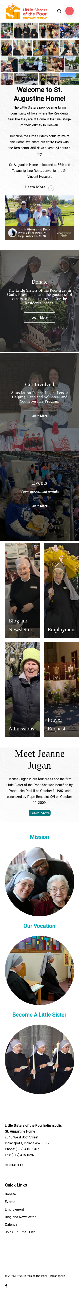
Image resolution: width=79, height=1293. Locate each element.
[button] (69, 11)
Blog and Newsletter (20, 1217)
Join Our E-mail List (20, 1232)
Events (10, 1201)
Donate (10, 1194)
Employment (14, 1209)
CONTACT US (14, 1165)
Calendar (12, 1224)
